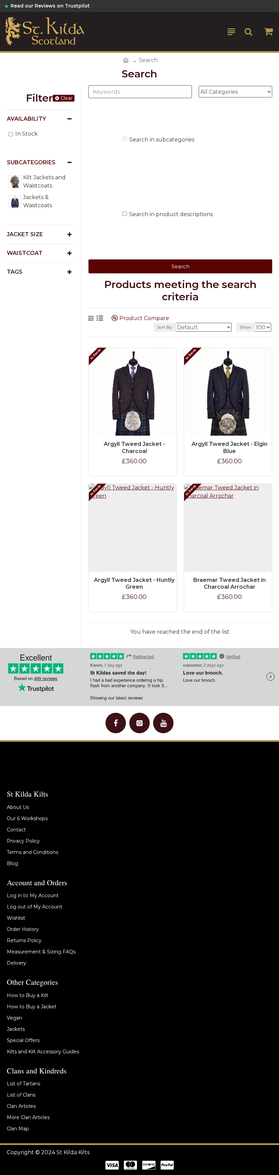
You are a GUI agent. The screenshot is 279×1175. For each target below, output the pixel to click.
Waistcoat (25, 253)
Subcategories (31, 162)
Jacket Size (25, 234)
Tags (14, 272)
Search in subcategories (161, 139)
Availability (26, 119)
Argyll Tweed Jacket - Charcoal (134, 447)
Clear (66, 98)
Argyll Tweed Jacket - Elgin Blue (229, 447)
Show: (246, 327)
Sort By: (165, 327)
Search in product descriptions (171, 214)
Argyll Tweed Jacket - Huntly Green (134, 583)
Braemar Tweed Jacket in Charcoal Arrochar (229, 583)
